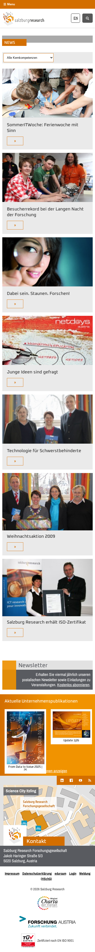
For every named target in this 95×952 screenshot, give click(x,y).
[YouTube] (80, 780)
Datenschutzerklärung (37, 873)
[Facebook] (71, 780)
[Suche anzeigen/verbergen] (87, 18)
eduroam (60, 873)
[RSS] (90, 780)
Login (72, 873)
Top (90, 946)
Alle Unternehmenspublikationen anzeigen (36, 770)
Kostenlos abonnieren (73, 684)
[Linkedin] (62, 780)
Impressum (12, 873)
